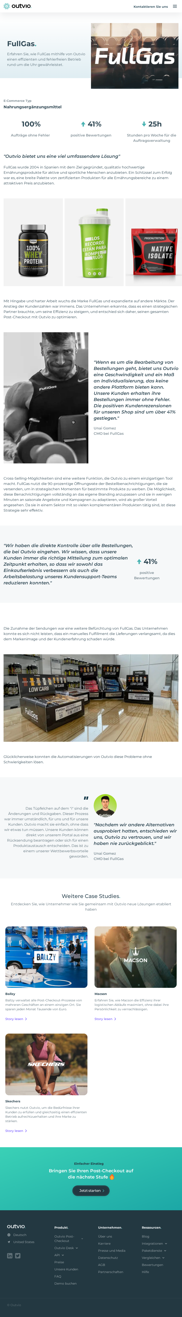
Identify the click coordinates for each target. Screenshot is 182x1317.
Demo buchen (65, 1283)
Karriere (104, 1244)
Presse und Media (111, 1251)
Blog (145, 1236)
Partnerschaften (110, 1272)
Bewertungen (152, 1265)
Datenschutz (108, 1258)
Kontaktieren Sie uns (151, 7)
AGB (101, 1265)
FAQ (57, 1276)
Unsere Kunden (66, 1269)
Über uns (105, 1236)
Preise (59, 1262)
